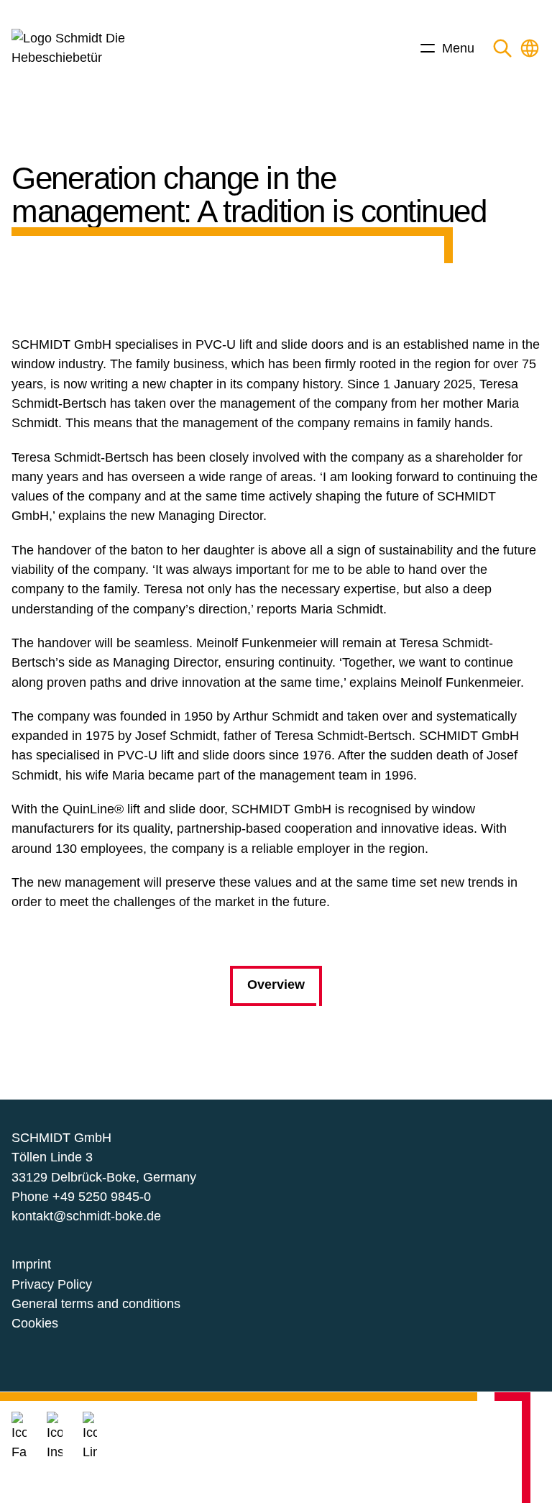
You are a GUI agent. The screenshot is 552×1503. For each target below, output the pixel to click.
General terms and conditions (96, 1304)
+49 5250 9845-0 (101, 1196)
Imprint (31, 1264)
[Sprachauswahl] (529, 48)
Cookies (35, 1323)
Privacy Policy (52, 1284)
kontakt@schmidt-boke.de (86, 1216)
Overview (276, 984)
